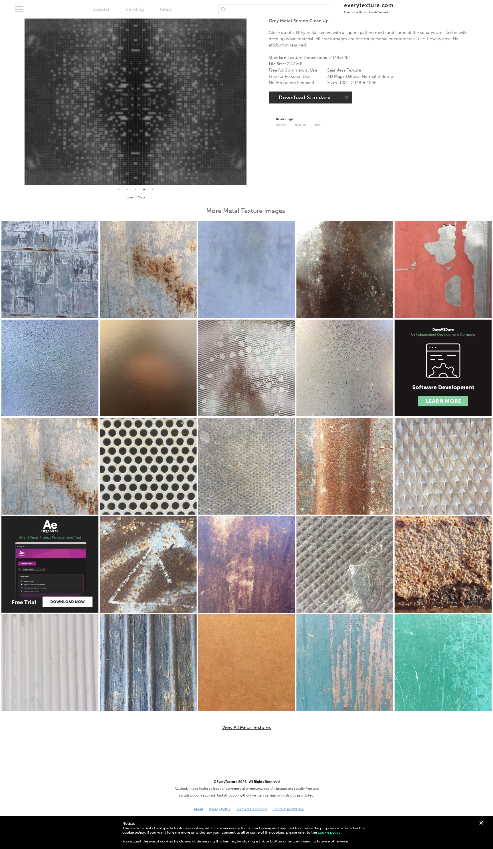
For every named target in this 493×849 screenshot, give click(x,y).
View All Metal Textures (246, 727)
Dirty (317, 125)
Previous (20, 102)
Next (251, 102)
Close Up (300, 125)
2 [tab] (127, 189)
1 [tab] (118, 189)
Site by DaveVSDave (288, 809)
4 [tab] (144, 189)
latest (166, 9)
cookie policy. (329, 832)
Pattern (281, 125)
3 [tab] (135, 189)
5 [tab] (152, 189)
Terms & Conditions (251, 809)
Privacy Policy (220, 809)
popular (101, 9)
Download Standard (305, 97)
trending (135, 9)
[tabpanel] (135, 102)
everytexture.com (368, 8)
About (198, 809)
